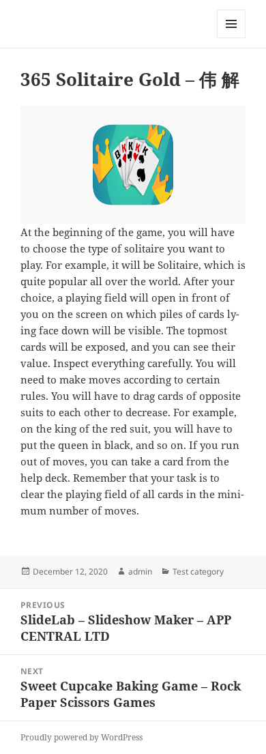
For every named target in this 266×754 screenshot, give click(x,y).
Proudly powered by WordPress (81, 737)
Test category (198, 571)
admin (140, 571)
